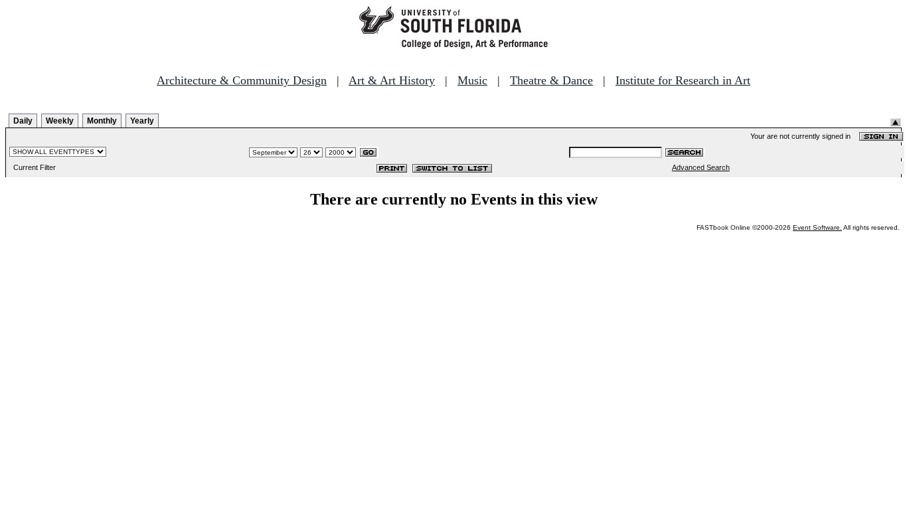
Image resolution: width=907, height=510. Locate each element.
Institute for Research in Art (683, 80)
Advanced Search (701, 167)
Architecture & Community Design (242, 80)
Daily (23, 121)
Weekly (60, 121)
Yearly (142, 121)
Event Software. (817, 227)
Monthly (102, 121)
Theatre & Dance (551, 80)
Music (472, 80)
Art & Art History (392, 80)
